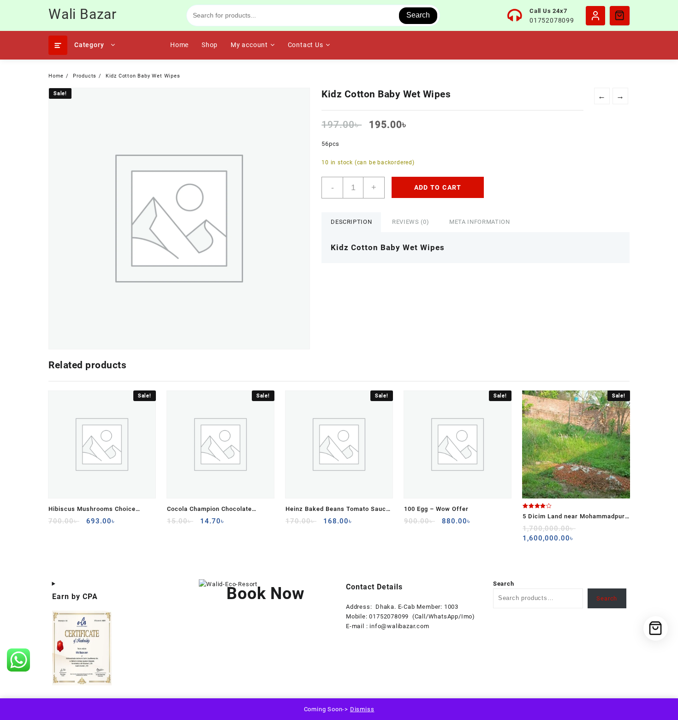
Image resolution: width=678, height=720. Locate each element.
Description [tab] (351, 221)
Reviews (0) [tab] (410, 221)
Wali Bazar (82, 14)
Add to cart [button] (56, 524)
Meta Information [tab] (479, 221)
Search (418, 15)
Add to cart (438, 187)
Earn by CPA (75, 596)
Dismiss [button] (362, 709)
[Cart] (619, 15)
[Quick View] (74, 524)
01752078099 (551, 20)
